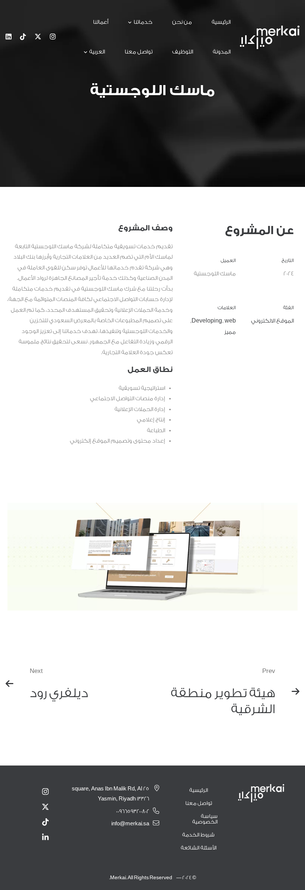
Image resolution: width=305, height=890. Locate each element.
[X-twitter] (45, 806)
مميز (230, 332)
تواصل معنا (198, 803)
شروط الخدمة (198, 835)
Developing (207, 321)
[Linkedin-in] (45, 837)
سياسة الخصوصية (205, 819)
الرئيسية (198, 790)
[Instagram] (53, 37)
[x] (38, 37)
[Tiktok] (23, 37)
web (230, 321)
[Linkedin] (8, 37)
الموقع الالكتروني (272, 321)
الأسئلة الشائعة (198, 848)
